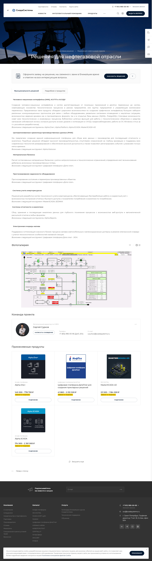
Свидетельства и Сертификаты (15, 516)
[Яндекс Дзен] (138, 526)
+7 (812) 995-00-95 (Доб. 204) (71, 334)
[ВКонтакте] (122, 526)
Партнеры (7, 519)
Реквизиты (8, 528)
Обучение (65, 518)
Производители (10, 522)
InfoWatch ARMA (38, 525)
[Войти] (123, 13)
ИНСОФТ (35, 538)
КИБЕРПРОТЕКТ (38, 528)
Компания (8, 505)
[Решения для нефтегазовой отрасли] (76, 279)
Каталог (36, 505)
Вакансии (7, 537)
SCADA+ (35, 519)
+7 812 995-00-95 (122, 7)
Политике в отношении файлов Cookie (56, 555)
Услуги (65, 505)
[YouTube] (132, 526)
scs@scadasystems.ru (131, 512)
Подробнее (33, 400)
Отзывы (6, 525)
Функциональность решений (26, 91)
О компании (8, 510)
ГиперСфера (37, 535)
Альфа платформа (39, 510)
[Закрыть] (147, 550)
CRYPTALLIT (36, 531)
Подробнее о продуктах (55, 91)
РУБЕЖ (35, 541)
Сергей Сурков (41, 327)
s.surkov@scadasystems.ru (99, 334)
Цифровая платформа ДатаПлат (44, 522)
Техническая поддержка (71, 515)
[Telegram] (127, 526)
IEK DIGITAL (36, 513)
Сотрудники (8, 513)
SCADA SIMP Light (39, 516)
